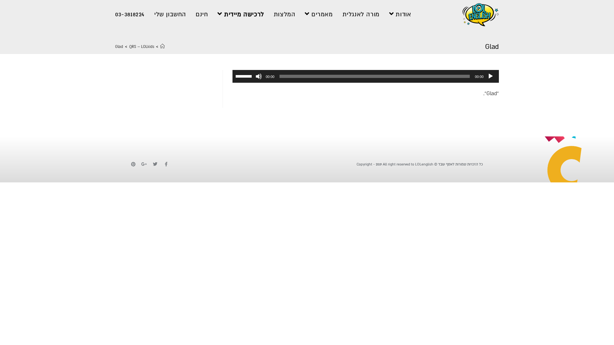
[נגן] (490, 76)
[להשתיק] (259, 76)
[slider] (245, 75)
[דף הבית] (162, 46)
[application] (365, 76)
